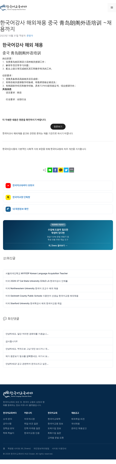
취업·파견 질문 (31, 423)
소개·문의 (7, 419)
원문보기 (58, 126)
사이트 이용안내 (59, 448)
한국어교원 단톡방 (18, 197)
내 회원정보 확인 (18, 209)
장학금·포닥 (8, 428)
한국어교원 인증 (32, 433)
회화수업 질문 (54, 433)
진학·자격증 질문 (32, 428)
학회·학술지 (8, 433)
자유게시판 (29, 419)
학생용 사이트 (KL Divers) (19, 448)
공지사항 (7, 423)
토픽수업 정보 (54, 428)
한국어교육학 (54, 419)
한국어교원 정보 (55, 423)
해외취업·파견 (78, 419)
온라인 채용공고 (79, 428)
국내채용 (75, 423)
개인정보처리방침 (41, 448)
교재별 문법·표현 (56, 437)
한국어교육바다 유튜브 (23, 185)
